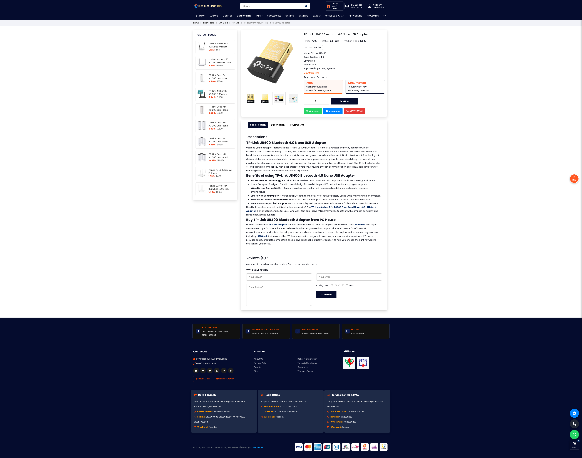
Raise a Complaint (226, 379)
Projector (373, 15)
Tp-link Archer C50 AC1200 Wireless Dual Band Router (220, 62)
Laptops (213, 15)
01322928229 (225, 416)
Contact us (303, 367)
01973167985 (238, 416)
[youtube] (203, 370)
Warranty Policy (305, 371)
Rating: (320, 285)
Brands (257, 367)
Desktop (200, 15)
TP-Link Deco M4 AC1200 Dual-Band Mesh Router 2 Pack (219, 125)
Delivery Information (307, 358)
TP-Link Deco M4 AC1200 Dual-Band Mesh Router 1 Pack (219, 110)
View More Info (311, 72)
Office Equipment (334, 15)
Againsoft (258, 447)
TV (384, 15)
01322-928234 (201, 421)
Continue (326, 294)
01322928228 (345, 416)
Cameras (303, 15)
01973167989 (280, 411)
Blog (256, 371)
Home (196, 23)
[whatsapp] (231, 370)
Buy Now (344, 101)
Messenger (334, 111)
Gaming (289, 15)
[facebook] (196, 370)
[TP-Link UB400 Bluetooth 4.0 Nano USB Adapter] (270, 61)
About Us (258, 358)
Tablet (259, 15)
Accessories (274, 15)
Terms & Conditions (307, 363)
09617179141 (356, 111)
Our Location (203, 379)
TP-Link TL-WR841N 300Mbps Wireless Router (218, 46)
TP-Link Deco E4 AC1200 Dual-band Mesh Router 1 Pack (219, 78)
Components (244, 15)
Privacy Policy (260, 363)
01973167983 (293, 411)
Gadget (317, 15)
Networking (355, 15)
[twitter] (210, 370)
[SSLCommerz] (341, 447)
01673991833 (212, 416)
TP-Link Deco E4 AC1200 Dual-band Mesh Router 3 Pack (219, 141)
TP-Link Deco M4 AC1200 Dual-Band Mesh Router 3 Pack (219, 157)
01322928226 (349, 421)
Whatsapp (314, 111)
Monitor (227, 15)
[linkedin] (224, 370)
